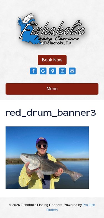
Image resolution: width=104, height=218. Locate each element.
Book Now (52, 60)
